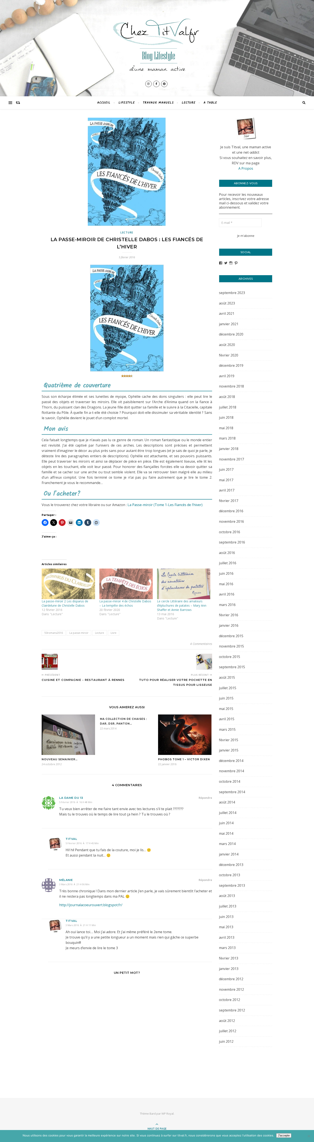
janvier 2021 (228, 324)
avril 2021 (226, 313)
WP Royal (167, 1113)
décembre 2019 (231, 365)
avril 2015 (226, 719)
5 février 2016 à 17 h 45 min (82, 843)
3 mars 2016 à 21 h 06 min (74, 884)
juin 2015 (226, 698)
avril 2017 (226, 490)
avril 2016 (226, 594)
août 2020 (227, 344)
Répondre (205, 798)
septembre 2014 (232, 792)
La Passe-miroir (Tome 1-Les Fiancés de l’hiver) (165, 504)
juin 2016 (226, 573)
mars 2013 (227, 947)
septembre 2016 (232, 542)
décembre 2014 (231, 760)
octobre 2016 (229, 532)
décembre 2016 (231, 511)
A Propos (245, 168)
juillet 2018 (227, 407)
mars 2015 (227, 729)
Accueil (103, 102)
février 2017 (228, 500)
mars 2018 (227, 438)
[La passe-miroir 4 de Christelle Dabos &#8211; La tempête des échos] (126, 584)
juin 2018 (226, 417)
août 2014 (227, 802)
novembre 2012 (231, 989)
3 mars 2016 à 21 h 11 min (81, 925)
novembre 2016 (231, 521)
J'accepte (284, 1135)
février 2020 (228, 355)
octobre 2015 (229, 656)
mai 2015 (226, 708)
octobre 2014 (229, 781)
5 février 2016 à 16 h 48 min (75, 802)
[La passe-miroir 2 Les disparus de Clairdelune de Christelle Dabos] (68, 584)
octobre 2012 (229, 999)
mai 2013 (226, 927)
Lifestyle (127, 102)
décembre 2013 (231, 864)
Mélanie (66, 880)
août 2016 (227, 552)
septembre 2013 (232, 885)
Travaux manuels (158, 102)
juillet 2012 (227, 1031)
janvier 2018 (228, 448)
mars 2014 (227, 843)
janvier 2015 (228, 750)
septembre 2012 (232, 1010)
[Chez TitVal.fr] (157, 42)
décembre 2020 (231, 334)
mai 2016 (226, 584)
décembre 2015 (231, 636)
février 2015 (228, 740)
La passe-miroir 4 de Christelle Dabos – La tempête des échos (125, 603)
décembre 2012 (231, 979)
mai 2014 (226, 833)
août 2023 (227, 303)
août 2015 (227, 677)
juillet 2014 (227, 812)
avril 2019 (226, 376)
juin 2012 (226, 1041)
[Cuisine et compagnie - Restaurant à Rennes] (50, 662)
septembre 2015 (232, 667)
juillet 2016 (227, 563)
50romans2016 (53, 633)
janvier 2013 (228, 968)
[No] (309, 1136)
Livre (113, 633)
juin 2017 (226, 469)
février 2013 (228, 958)
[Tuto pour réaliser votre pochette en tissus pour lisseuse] (204, 662)
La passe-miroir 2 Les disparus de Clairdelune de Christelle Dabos (65, 603)
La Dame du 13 (71, 797)
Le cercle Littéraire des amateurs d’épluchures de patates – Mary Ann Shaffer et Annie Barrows (181, 605)
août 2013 (227, 895)
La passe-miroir (78, 633)
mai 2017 (226, 480)
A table (210, 102)
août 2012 (227, 1020)
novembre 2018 (231, 386)
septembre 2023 (232, 292)
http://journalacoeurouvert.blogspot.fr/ (90, 905)
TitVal (71, 839)
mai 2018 (226, 428)
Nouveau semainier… (60, 759)
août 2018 (227, 396)
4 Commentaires (201, 644)
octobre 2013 (229, 875)
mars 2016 (227, 604)
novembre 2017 (231, 459)
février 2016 (228, 615)
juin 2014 (226, 823)
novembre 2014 (231, 771)
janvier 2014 (228, 854)
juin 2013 (226, 916)
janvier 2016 (228, 625)
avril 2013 (226, 937)
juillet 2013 (227, 906)
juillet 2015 (227, 688)
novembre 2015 (231, 646)
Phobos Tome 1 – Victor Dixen (184, 759)
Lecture (188, 102)
